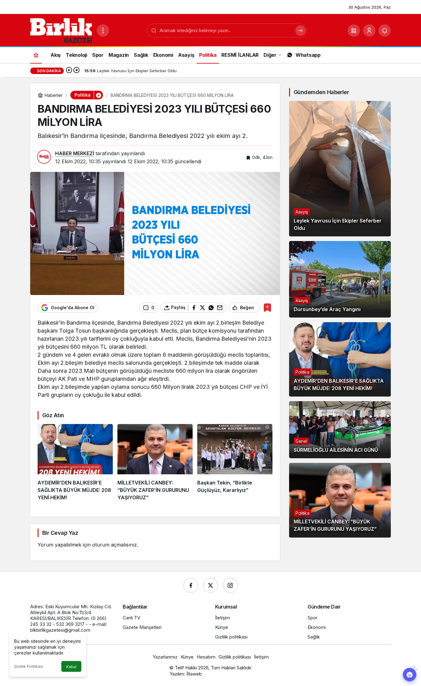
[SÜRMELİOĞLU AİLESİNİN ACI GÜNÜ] (340, 430)
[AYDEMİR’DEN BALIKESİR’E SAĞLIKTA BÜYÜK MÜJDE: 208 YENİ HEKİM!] (75, 462)
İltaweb (194, 674)
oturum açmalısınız (114, 545)
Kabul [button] (71, 666)
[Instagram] (230, 585)
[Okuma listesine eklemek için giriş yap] (267, 307)
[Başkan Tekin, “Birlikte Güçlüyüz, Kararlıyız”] (234, 462)
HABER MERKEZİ (74, 153)
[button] (354, 30)
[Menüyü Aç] (103, 30)
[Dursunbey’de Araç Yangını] (340, 279)
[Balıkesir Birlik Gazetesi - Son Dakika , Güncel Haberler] (61, 30)
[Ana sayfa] (36, 54)
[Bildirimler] (384, 30)
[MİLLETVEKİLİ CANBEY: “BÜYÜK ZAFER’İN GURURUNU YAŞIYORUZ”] (155, 462)
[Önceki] (69, 70)
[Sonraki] (76, 70)
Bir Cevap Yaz (60, 533)
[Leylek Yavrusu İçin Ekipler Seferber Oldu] (340, 168)
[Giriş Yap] (369, 30)
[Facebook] (190, 585)
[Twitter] (210, 585)
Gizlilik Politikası (28, 666)
